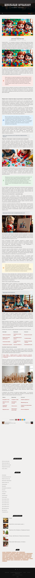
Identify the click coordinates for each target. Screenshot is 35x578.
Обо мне (28, 572)
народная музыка (24, 558)
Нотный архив (4, 484)
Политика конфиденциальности (16, 572)
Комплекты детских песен (6, 476)
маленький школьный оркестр (9, 557)
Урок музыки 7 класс (5, 504)
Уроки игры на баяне (29, 554)
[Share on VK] (20, 419)
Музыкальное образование (6, 480)
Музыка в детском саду (6, 478)
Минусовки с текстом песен (22, 553)
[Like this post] (16, 419)
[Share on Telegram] (24, 419)
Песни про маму (23, 554)
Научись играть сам (5, 482)
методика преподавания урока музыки (18, 557)
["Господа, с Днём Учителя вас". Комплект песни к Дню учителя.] (5, 538)
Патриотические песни (6, 466)
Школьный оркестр (5, 508)
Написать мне (17, 573)
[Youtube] (15, 569)
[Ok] (31, 13)
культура (4, 557)
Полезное (3, 489)
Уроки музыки (4, 497)
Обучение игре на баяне (17, 554)
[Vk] (30, 13)
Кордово (17, 553)
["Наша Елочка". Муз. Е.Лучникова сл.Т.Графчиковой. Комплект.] (5, 532)
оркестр (28, 558)
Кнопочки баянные (13, 553)
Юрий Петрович (13, 40)
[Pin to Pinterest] (18, 419)
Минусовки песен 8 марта (6, 464)
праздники (31, 558)
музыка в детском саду (5, 558)
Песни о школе (4, 468)
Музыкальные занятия (29, 553)
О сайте (24, 572)
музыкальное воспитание (18, 558)
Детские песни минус (5, 461)
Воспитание (17, 37)
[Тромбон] (5, 520)
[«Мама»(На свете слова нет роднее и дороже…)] (5, 526)
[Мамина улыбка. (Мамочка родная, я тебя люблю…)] (5, 543)
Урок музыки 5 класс (5, 500)
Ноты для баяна (11, 554)
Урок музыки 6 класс (5, 502)
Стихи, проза (4, 491)
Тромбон (10, 518)
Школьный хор (4, 510)
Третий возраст (4, 495)
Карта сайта (7, 572)
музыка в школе (11, 558)
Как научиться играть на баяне (6, 553)
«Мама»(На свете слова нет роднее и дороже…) (16, 524)
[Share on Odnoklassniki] (22, 419)
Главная (3, 17)
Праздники (4, 486)
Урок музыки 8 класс (5, 506)
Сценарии (4, 493)
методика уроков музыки (28, 557)
